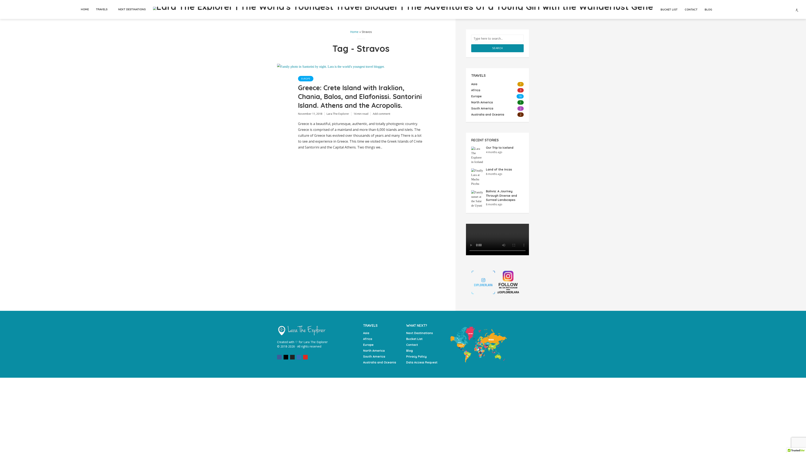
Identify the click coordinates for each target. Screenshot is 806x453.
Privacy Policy (416, 356)
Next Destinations (419, 333)
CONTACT (691, 9)
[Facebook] (279, 357)
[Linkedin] (299, 357)
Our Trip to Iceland (499, 148)
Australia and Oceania (379, 362)
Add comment (381, 114)
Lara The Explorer (338, 114)
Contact (412, 345)
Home (354, 32)
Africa (367, 339)
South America (374, 356)
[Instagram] (286, 357)
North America (374, 351)
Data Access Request (421, 362)
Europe (305, 78)
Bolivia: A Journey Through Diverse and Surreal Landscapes (501, 195)
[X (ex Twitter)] (292, 357)
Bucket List (414, 339)
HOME (85, 9)
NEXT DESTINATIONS (132, 9)
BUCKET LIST (669, 9)
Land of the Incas (499, 169)
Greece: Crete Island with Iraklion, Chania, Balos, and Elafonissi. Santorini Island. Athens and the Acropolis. (360, 96)
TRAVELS (101, 9)
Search (497, 48)
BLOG (708, 9)
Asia (366, 333)
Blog (409, 351)
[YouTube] (305, 357)
